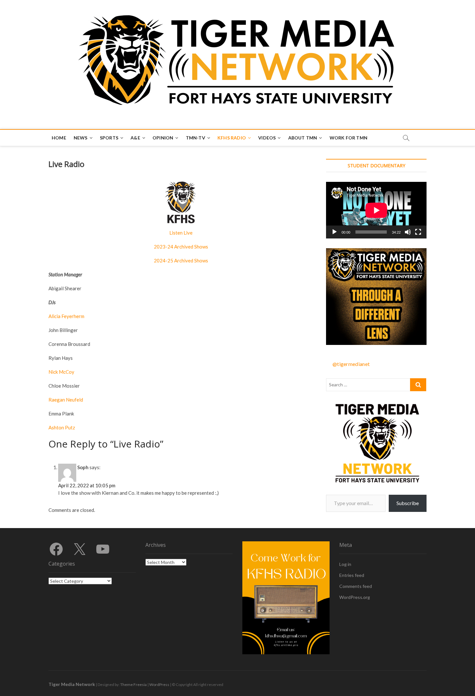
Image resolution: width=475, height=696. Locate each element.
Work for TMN (348, 137)
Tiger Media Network (71, 684)
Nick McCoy (61, 372)
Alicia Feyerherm (66, 316)
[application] (376, 210)
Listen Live (181, 233)
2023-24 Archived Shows (181, 246)
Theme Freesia (133, 684)
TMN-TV (195, 137)
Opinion (163, 137)
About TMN (302, 137)
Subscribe (407, 503)
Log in (345, 564)
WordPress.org (354, 597)
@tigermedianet (351, 364)
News (81, 137)
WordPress (159, 684)
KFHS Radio (231, 137)
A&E (135, 137)
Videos (267, 137)
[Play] (334, 232)
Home (59, 137)
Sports (109, 137)
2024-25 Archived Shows (181, 260)
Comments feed (355, 586)
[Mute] (408, 232)
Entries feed (351, 575)
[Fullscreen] (418, 232)
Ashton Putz (61, 427)
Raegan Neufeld (65, 400)
